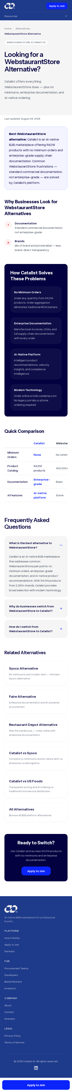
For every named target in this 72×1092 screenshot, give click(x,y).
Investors (10, 988)
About (7, 1005)
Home (7, 28)
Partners (9, 951)
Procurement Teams (16, 968)
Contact (9, 1012)
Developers (11, 974)
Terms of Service (14, 1042)
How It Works (12, 937)
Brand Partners (13, 981)
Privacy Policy (12, 1035)
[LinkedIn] (36, 1068)
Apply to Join (57, 5)
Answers (9, 1018)
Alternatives (23, 28)
